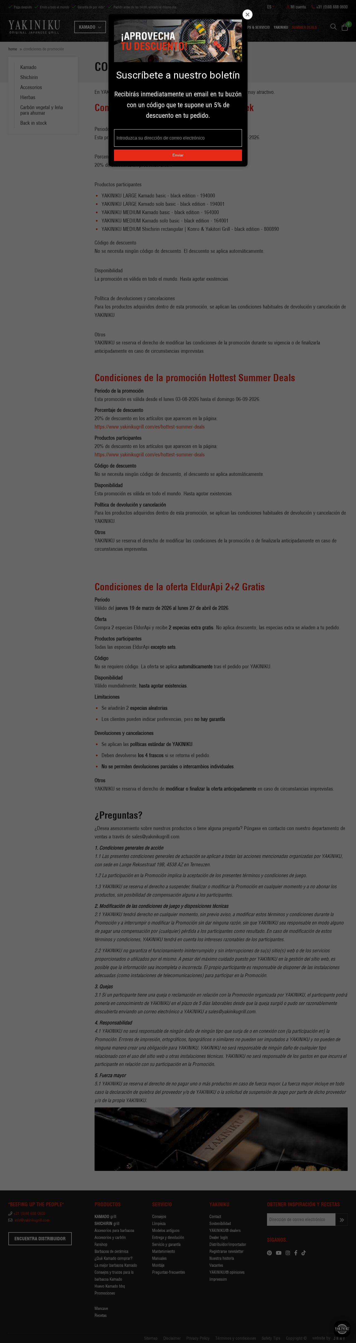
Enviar (178, 155)
